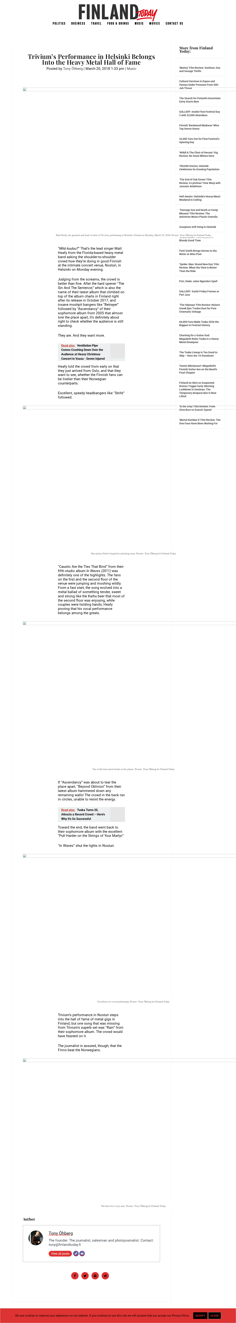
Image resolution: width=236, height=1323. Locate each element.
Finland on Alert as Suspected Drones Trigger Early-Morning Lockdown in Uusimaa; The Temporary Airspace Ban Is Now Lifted (197, 389)
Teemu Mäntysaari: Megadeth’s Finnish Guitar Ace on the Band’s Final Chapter (198, 369)
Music (139, 23)
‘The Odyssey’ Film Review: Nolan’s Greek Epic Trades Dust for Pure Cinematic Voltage (199, 308)
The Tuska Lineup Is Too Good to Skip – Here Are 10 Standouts (198, 354)
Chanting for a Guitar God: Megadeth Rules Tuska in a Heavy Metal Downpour (199, 338)
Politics (59, 23)
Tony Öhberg (73, 68)
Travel (96, 23)
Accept (200, 1315)
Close (215, 1315)
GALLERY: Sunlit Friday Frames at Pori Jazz (199, 293)
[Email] (82, 1253)
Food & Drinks (118, 23)
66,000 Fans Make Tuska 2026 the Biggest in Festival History (199, 323)
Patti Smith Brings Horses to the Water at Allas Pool (198, 252)
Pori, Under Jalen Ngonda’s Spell (198, 281)
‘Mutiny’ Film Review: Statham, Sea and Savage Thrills (199, 69)
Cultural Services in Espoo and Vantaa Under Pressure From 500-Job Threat (199, 84)
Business (78, 23)
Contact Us (174, 23)
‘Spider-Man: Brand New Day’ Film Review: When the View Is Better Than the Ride (199, 267)
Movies (154, 23)
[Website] (76, 1253)
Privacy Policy (180, 1315)
